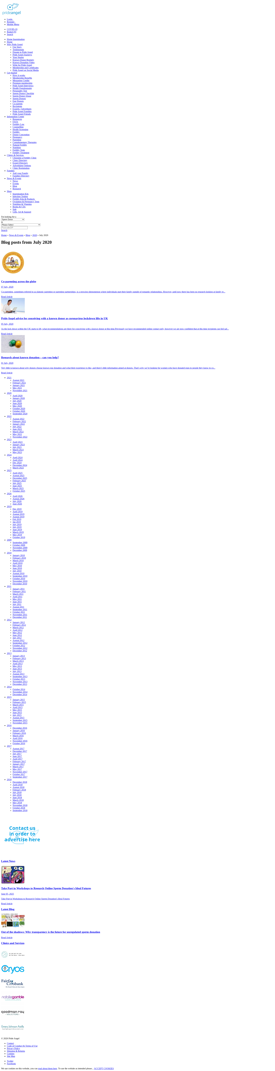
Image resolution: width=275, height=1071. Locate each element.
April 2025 (17, 473)
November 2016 (20, 741)
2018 (9, 779)
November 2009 (20, 547)
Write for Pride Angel (22, 65)
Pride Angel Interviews (23, 85)
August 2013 (18, 674)
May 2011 (17, 599)
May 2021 (17, 388)
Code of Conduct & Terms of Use (22, 1046)
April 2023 (17, 442)
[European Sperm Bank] (12, 960)
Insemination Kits (21, 194)
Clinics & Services (15, 155)
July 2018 (17, 792)
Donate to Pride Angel (23, 52)
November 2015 (20, 723)
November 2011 (20, 614)
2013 (9, 653)
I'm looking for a (8, 217)
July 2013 (17, 671)
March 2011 (18, 594)
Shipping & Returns (16, 1051)
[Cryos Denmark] (12, 975)
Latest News (8, 861)
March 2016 (18, 736)
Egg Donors (18, 101)
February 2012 (19, 625)
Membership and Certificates (26, 67)
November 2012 (20, 648)
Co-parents (17, 103)
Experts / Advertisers (22, 109)
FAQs (15, 122)
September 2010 (20, 576)
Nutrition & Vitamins (22, 204)
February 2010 (19, 558)
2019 (9, 506)
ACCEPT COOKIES (104, 1068)
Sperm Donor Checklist (23, 93)
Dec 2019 (17, 509)
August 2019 (18, 514)
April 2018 (17, 784)
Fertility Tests (19, 150)
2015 (9, 697)
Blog (15, 186)
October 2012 (19, 645)
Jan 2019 (17, 522)
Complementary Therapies (25, 142)
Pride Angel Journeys (22, 55)
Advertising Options (22, 165)
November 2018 (20, 805)
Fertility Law (18, 124)
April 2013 (17, 663)
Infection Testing (20, 196)
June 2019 (17, 529)
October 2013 (19, 679)
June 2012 (17, 635)
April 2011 (17, 596)
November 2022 (20, 437)
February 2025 (19, 480)
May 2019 (17, 535)
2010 (9, 553)
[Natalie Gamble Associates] (12, 1004)
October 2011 (19, 612)
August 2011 (18, 607)
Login (10, 19)
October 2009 (19, 545)
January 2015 (19, 699)
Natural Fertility (20, 145)
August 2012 (18, 640)
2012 (9, 620)
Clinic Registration (21, 168)
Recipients (17, 106)
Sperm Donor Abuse (22, 96)
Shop (9, 191)
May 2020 (17, 406)
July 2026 (17, 501)
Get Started (12, 73)
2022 (9, 416)
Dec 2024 (17, 462)
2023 (9, 439)
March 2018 (18, 800)
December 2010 (20, 584)
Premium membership (22, 83)
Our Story (17, 47)
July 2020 (17, 401)
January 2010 (19, 555)
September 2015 (20, 720)
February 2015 (19, 702)
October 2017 (19, 774)
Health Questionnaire (22, 88)
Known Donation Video (24, 62)
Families (10, 170)
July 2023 (17, 447)
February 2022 (19, 421)
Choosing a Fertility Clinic (25, 158)
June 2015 (17, 712)
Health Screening (20, 129)
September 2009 (20, 542)
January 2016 (19, 730)
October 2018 (19, 808)
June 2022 (17, 429)
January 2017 (19, 764)
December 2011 (20, 617)
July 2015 (17, 715)
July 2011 (17, 604)
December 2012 (20, 650)
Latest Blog (7, 909)
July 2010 (17, 571)
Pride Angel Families (22, 111)
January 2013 (19, 656)
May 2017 (17, 769)
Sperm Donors (19, 98)
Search (10, 34)
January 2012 (19, 622)
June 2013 (17, 669)
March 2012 (18, 627)
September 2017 (20, 777)
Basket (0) (11, 32)
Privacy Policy (13, 1048)
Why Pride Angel (15, 44)
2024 (9, 455)
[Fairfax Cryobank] (12, 990)
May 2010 (17, 565)
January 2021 (19, 385)
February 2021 (19, 383)
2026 (9, 493)
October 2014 (19, 689)
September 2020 (20, 413)
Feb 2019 (17, 519)
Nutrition (17, 147)
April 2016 (17, 738)
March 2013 (18, 661)
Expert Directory (20, 163)
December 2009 (20, 550)
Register (11, 22)
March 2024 (18, 468)
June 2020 (17, 403)
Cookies (10, 1053)
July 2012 (17, 638)
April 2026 (17, 496)
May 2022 (17, 434)
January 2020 (19, 398)
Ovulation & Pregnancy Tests (26, 201)
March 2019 (18, 532)
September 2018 (20, 810)
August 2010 (18, 573)
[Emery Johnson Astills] (12, 1033)
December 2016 (20, 728)
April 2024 (17, 457)
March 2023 (18, 450)
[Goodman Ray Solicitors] (12, 1019)
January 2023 (19, 444)
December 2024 (20, 465)
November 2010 (20, 581)
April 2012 (17, 630)
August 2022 (18, 419)
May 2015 (17, 710)
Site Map (11, 1056)
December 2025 (20, 478)
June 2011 (17, 602)
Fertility (16, 132)
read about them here (47, 1068)
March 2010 (18, 560)
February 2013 (19, 658)
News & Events (14, 178)
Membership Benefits (22, 78)
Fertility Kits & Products (24, 199)
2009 (9, 540)
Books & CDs (19, 207)
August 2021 (18, 380)
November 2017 (20, 772)
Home (9, 42)
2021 (9, 377)
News (15, 181)
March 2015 (18, 705)
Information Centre (15, 116)
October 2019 (19, 537)
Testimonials (18, 49)
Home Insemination (16, 39)
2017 (9, 746)
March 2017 (18, 766)
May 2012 (17, 632)
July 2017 (17, 754)
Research (17, 188)
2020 (34, 235)
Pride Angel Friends (22, 114)
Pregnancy (17, 137)
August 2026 (18, 499)
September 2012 (20, 643)
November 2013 (20, 681)
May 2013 (17, 666)
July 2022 (17, 426)
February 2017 (19, 761)
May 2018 (17, 802)
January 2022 (19, 424)
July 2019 (17, 524)
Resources (17, 119)
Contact (10, 1043)
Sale (14, 209)
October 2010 (19, 578)
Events (16, 183)
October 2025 (19, 491)
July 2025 (17, 483)
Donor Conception (21, 134)
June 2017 (17, 756)
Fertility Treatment (21, 152)
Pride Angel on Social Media (26, 70)
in (2, 222)
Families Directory (21, 176)
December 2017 (20, 751)
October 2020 (19, 408)
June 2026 (17, 504)
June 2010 (17, 568)
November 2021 (20, 390)
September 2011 (20, 609)
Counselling (18, 127)
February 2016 (19, 733)
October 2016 (19, 743)
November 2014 (20, 692)
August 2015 (18, 717)
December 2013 (20, 684)
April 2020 (17, 395)
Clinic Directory (20, 160)
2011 (9, 586)
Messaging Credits (21, 80)
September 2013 (20, 676)
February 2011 (19, 591)
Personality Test (20, 91)
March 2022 (18, 432)
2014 (9, 687)
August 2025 (18, 475)
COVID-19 (12, 29)
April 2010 (17, 563)
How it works (19, 75)
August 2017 (18, 748)
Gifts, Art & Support (22, 212)
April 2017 (17, 759)
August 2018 (18, 787)
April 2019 (17, 511)
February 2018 (19, 790)
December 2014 (20, 694)
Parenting (17, 140)
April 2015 (17, 707)
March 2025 (18, 488)
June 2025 (17, 486)
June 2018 (17, 797)
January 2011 (19, 589)
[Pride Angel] (13, 14)
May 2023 (17, 452)
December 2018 (20, 782)
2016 (9, 725)
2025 (9, 470)
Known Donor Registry (23, 60)
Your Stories (18, 57)
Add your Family (20, 173)
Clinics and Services (12, 943)
